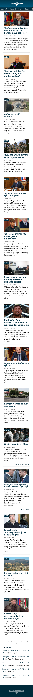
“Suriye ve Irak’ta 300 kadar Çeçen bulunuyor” (15, 236)
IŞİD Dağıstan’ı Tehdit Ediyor (16, 444)
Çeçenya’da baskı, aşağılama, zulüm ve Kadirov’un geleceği (16, 486)
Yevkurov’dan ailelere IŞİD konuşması (15, 194)
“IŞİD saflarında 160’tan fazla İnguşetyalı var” (16, 155)
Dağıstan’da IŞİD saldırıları (12, 115)
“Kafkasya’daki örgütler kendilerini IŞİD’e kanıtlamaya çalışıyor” (16, 30)
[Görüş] (16, 476)
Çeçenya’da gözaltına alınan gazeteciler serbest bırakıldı (15, 279)
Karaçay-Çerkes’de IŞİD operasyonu (16, 404)
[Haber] (16, 19)
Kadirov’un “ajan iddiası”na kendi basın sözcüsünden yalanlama (16, 322)
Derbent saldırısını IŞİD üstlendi (16, 574)
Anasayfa (4, 9)
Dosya (20, 9)
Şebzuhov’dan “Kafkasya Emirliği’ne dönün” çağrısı (15, 532)
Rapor (27, 9)
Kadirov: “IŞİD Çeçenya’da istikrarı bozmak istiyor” (14, 616)
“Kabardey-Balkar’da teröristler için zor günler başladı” (14, 73)
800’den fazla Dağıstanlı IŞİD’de (16, 364)
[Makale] (16, 435)
